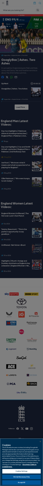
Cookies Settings (21, 471)
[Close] (40, 441)
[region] (21, 462)
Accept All (21, 482)
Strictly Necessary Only (21, 477)
